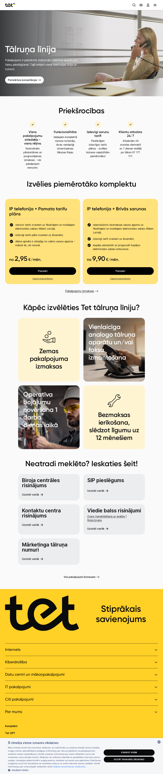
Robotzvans (94, 520)
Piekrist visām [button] (129, 752)
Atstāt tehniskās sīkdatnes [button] (129, 759)
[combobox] (159, 742)
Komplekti (11, 726)
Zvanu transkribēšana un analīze (106, 516)
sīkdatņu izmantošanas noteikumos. (69, 766)
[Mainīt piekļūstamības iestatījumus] (141, 5)
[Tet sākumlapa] (10, 5)
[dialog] (81, 756)
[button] (55, 770)
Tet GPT (10, 733)
